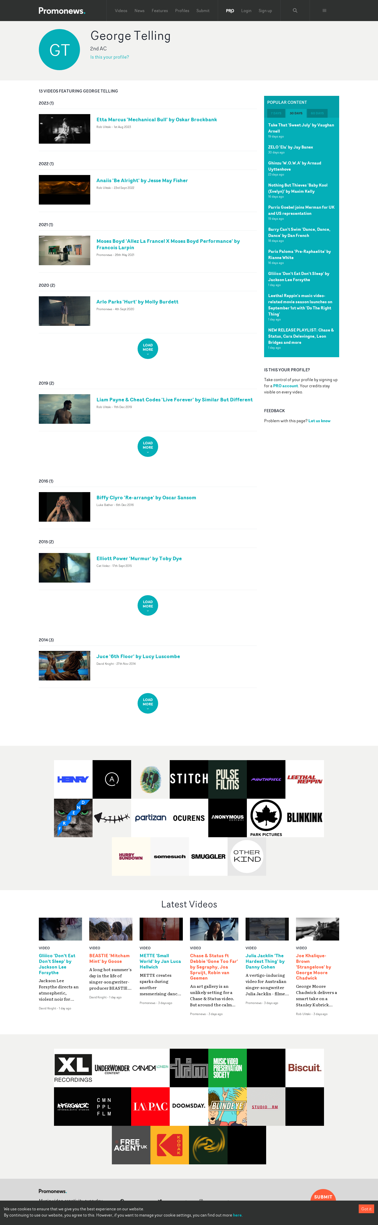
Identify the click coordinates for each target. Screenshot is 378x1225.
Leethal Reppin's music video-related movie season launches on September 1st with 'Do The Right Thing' (300, 304)
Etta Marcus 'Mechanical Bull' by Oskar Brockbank (156, 119)
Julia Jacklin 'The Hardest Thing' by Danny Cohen (265, 961)
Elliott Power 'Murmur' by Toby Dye (139, 558)
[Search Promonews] (295, 10)
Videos (121, 10)
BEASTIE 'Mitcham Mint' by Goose (109, 958)
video (44, 948)
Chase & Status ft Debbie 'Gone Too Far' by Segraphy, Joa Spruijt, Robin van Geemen (214, 967)
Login (246, 10)
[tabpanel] (301, 237)
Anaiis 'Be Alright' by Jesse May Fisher (142, 180)
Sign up (265, 10)
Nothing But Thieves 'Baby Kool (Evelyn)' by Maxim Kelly (298, 188)
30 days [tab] (296, 113)
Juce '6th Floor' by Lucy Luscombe (138, 656)
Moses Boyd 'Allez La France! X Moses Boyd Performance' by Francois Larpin (168, 244)
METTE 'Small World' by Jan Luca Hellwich (160, 961)
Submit (203, 10)
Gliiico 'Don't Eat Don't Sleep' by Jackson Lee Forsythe (298, 276)
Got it (366, 1209)
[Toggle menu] (324, 10)
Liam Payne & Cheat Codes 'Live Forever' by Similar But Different (174, 399)
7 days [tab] (276, 113)
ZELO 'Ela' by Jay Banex (290, 147)
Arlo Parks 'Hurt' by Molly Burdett (137, 301)
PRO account (285, 386)
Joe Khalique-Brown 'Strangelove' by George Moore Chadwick (313, 967)
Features (160, 10)
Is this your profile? (109, 57)
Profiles (182, 10)
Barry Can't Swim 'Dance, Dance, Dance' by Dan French (299, 232)
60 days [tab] (317, 113)
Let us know (319, 421)
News (139, 10)
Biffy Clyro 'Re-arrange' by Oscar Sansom (146, 497)
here (237, 1215)
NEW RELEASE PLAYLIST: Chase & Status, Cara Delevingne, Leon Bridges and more (301, 336)
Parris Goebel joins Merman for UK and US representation (301, 210)
